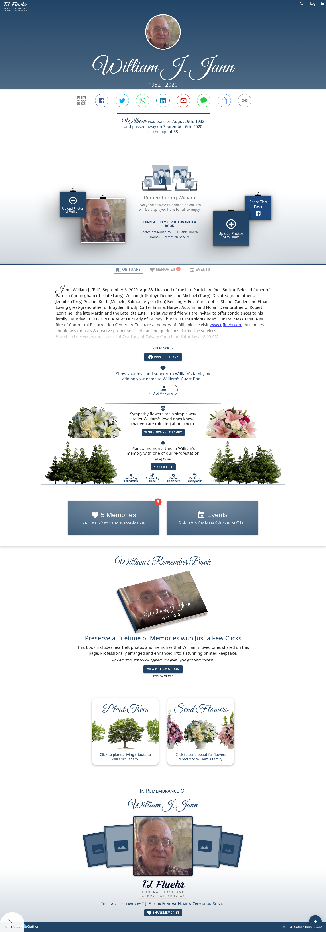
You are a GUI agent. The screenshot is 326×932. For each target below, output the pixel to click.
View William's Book (163, 669)
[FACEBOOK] (101, 100)
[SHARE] (224, 100)
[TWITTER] (122, 100)
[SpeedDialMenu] (315, 921)
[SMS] (203, 100)
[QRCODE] (81, 100)
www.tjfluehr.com (226, 324)
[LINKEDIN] (163, 100)
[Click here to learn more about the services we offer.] (163, 890)
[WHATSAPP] (142, 100)
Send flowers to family (163, 432)
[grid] (163, 208)
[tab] (128, 269)
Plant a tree (163, 467)
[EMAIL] (183, 100)
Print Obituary (165, 357)
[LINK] (244, 100)
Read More (163, 348)
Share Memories (165, 912)
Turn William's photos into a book (169, 224)
